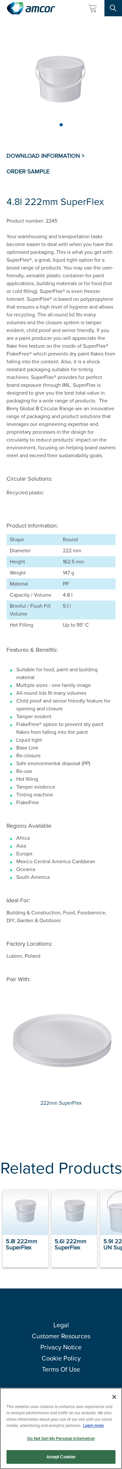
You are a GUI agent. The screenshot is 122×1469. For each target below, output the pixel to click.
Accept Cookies (61, 1457)
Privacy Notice (61, 1347)
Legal (61, 1325)
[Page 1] (61, 124)
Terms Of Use (61, 1369)
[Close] (114, 1397)
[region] (61, 1428)
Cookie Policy (61, 1358)
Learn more (93, 1425)
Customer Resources (61, 1336)
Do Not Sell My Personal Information (61, 1438)
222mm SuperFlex (61, 1103)
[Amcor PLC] (31, 8)
